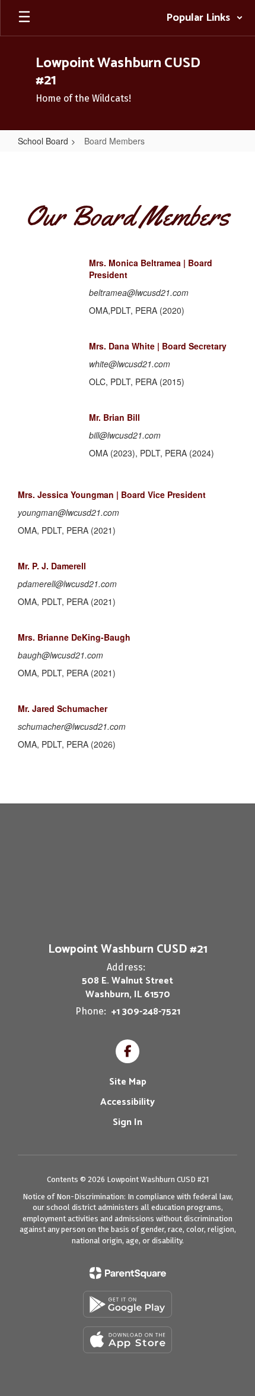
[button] (204, 18)
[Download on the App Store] (127, 1339)
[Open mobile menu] (24, 18)
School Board (43, 141)
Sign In (127, 1122)
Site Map (127, 1082)
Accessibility (127, 1102)
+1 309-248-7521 (145, 1012)
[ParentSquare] (128, 1273)
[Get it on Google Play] (127, 1304)
